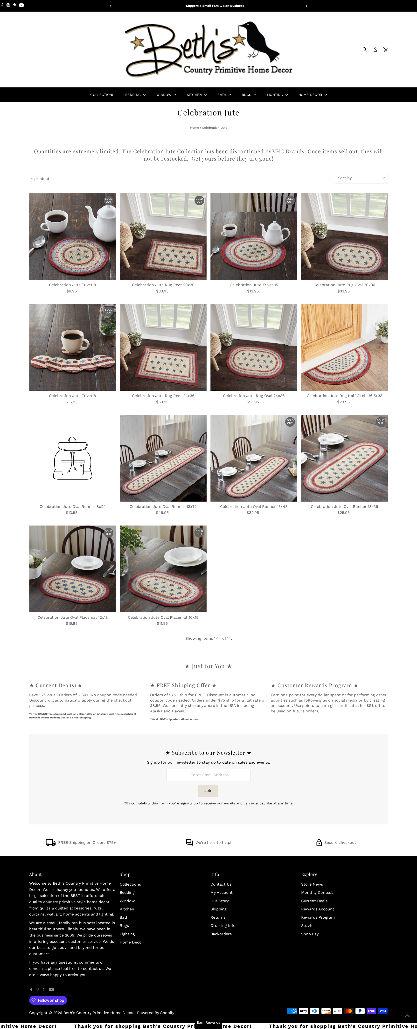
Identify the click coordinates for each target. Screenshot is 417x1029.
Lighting (275, 95)
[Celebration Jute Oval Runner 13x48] (253, 458)
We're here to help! (213, 842)
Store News (312, 884)
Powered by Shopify (155, 1012)
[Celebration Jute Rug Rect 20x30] (163, 236)
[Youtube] (21, 6)
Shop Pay (310, 934)
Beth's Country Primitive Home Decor (98, 1012)
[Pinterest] (14, 6)
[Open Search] (365, 49)
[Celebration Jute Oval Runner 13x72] (163, 458)
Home (194, 127)
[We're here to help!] (189, 845)
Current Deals (314, 901)
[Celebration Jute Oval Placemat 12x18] (72, 568)
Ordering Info (223, 925)
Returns (217, 917)
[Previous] (110, 5)
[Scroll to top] (407, 1016)
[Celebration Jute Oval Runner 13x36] (344, 458)
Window (164, 95)
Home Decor (311, 95)
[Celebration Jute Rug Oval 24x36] (253, 347)
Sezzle (307, 925)
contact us (93, 968)
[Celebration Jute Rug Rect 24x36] (163, 347)
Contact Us (220, 884)
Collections (102, 95)
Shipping (218, 909)
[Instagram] (8, 6)
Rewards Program (318, 917)
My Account (221, 892)
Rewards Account (317, 909)
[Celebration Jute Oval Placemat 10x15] (163, 568)
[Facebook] (2, 6)
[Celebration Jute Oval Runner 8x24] (72, 458)
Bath (222, 95)
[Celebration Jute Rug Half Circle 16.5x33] (344, 347)
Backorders (221, 934)
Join (208, 790)
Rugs (247, 95)
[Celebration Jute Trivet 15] (253, 236)
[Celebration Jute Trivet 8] (72, 236)
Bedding (133, 95)
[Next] (306, 5)
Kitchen (195, 95)
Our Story (219, 901)
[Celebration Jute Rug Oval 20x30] (344, 236)
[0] (385, 49)
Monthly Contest (317, 892)
